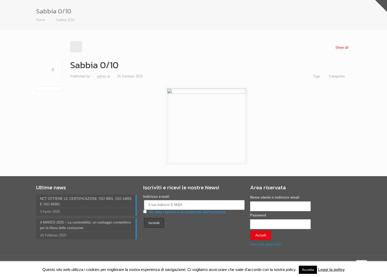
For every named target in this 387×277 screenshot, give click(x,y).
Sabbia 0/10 (65, 20)
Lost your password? (266, 244)
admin (101, 76)
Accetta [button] (308, 270)
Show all (341, 48)
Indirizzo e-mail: (156, 197)
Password (258, 215)
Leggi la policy (331, 269)
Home (40, 20)
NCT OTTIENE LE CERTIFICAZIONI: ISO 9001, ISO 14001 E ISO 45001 (86, 201)
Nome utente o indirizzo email (274, 197)
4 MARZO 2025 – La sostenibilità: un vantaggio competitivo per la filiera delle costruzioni (85, 225)
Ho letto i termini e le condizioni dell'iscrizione (187, 212)
